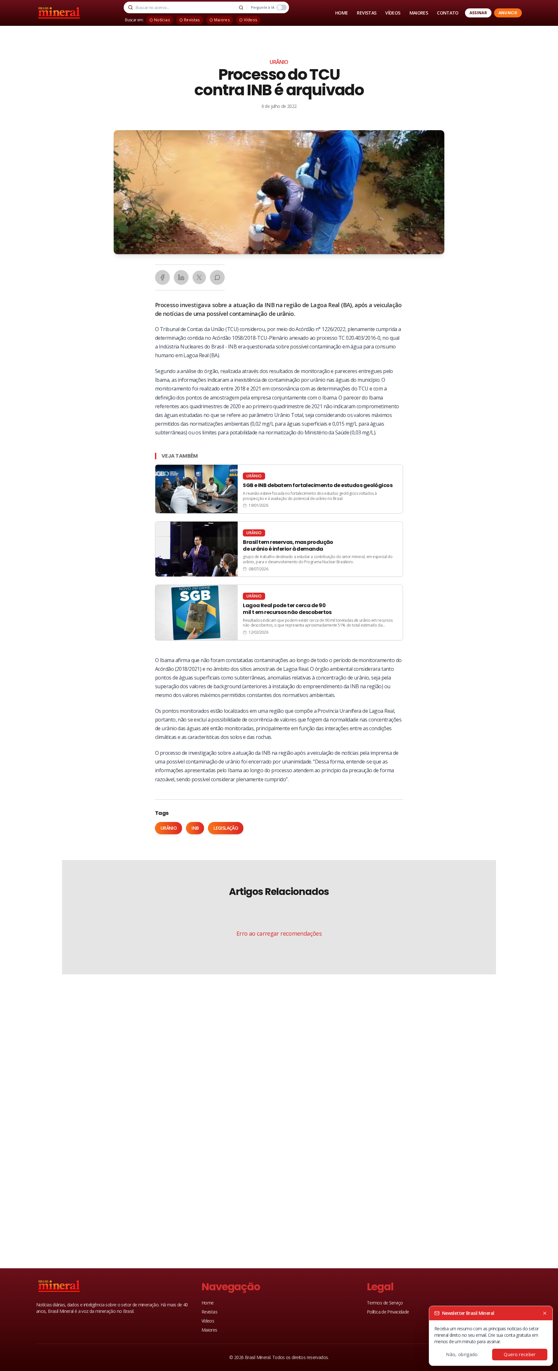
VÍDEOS (392, 13)
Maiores (209, 1330)
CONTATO (448, 13)
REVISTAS (366, 13)
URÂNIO (279, 62)
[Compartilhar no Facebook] (162, 277)
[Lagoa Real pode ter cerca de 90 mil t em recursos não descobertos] (279, 612)
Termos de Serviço (385, 1303)
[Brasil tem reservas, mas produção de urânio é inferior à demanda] (279, 549)
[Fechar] (544, 1313)
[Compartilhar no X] (199, 277)
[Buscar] (240, 7)
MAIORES (418, 13)
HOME (341, 13)
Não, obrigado (462, 1354)
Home (207, 1303)
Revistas (209, 1312)
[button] (279, 192)
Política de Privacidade (388, 1312)
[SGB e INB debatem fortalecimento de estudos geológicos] (279, 489)
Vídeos (208, 1321)
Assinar (478, 13)
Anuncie (508, 13)
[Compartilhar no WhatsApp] (217, 277)
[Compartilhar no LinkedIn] (181, 277)
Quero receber (520, 1354)
